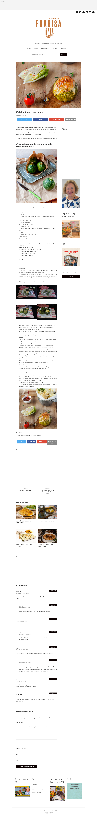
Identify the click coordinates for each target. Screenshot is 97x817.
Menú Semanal (45, 48)
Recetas (36, 48)
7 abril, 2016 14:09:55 (22, 681)
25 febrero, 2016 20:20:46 (23, 696)
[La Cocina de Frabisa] (48, 28)
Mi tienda (64, 48)
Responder (52, 590)
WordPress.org (37, 792)
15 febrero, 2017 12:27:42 (23, 593)
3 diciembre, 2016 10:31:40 (23, 621)
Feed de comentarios (38, 789)
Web (17, 754)
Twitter (25, 119)
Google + (57, 119)
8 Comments (21, 585)
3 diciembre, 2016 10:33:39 (25, 634)
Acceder (35, 784)
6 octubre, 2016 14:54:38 (23, 649)
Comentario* (20, 722)
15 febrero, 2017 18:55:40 (25, 607)
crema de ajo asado (31, 218)
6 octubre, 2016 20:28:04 (25, 662)
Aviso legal (48, 813)
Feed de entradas (37, 787)
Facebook (41, 119)
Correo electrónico (22, 748)
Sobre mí (55, 48)
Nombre (18, 743)
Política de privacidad (48, 812)
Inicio (29, 48)
